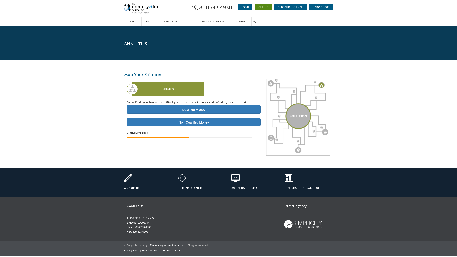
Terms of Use (149, 250)
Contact (240, 21)
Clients (263, 7)
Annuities (170, 21)
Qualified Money (193, 109)
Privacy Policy (132, 250)
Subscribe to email (290, 7)
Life (189, 21)
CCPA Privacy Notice (170, 250)
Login (245, 7)
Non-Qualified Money (194, 122)
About (149, 21)
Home (132, 21)
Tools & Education (213, 21)
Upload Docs (321, 7)
